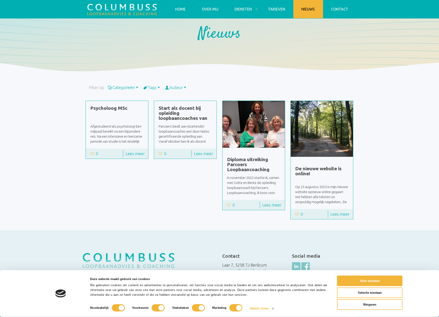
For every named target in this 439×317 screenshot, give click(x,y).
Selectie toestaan (370, 292)
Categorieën (123, 87)
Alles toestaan (370, 281)
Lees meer (135, 153)
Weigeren (369, 304)
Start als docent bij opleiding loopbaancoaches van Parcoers (183, 115)
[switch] (158, 308)
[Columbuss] (122, 9)
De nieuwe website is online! (318, 171)
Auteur (176, 87)
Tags (152, 87)
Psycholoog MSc (109, 108)
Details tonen (259, 308)
